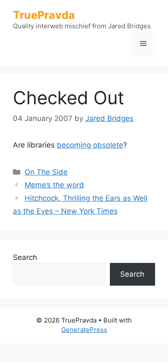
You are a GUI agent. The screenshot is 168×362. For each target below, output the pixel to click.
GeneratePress (84, 330)
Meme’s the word (54, 185)
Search (25, 257)
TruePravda (44, 15)
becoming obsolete (90, 145)
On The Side (46, 172)
